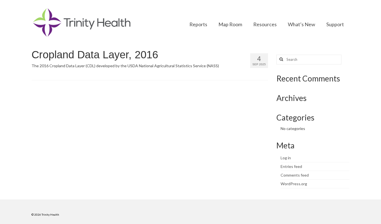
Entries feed (291, 166)
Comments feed (295, 175)
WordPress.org (294, 183)
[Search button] (280, 59)
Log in (286, 157)
